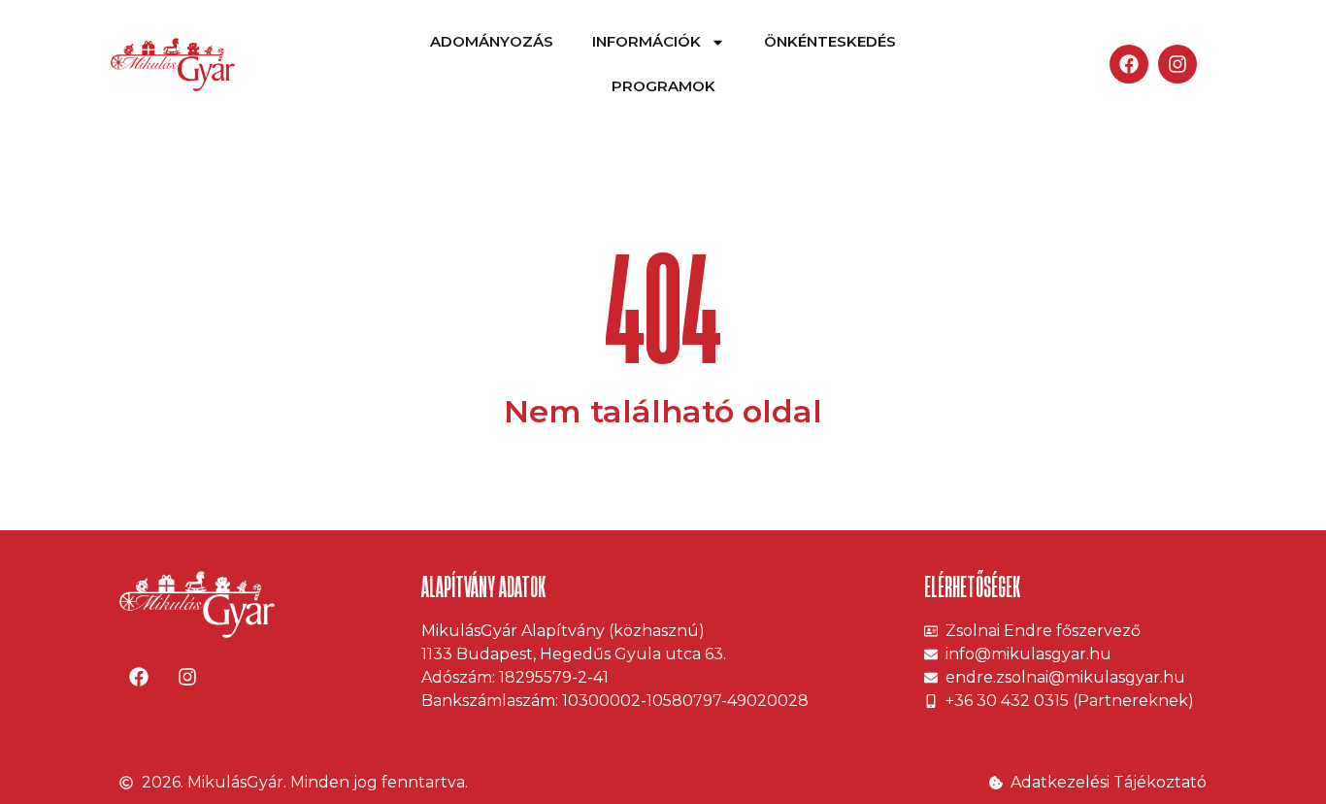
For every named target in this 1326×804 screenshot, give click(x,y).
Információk (646, 41)
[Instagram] (1177, 64)
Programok (663, 86)
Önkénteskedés (830, 41)
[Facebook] (1129, 64)
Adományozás (491, 41)
